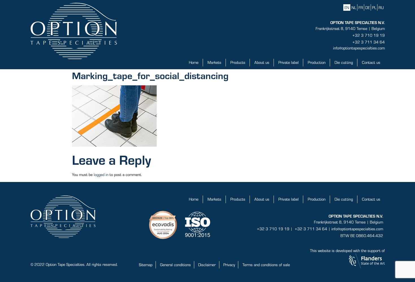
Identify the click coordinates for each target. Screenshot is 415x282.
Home (193, 62)
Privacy (229, 264)
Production (317, 62)
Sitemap (145, 264)
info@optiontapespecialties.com (359, 48)
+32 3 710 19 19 (368, 35)
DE (367, 7)
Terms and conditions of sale (266, 264)
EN (346, 7)
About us (261, 62)
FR (361, 7)
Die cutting (344, 62)
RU (381, 7)
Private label (288, 62)
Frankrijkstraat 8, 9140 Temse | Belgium (350, 28)
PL (374, 7)
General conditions (175, 264)
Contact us (371, 62)
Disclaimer (207, 264)
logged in (101, 174)
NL (353, 7)
